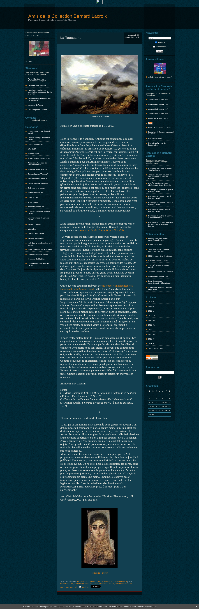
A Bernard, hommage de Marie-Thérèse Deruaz (160, 169)
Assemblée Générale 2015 (158, 100)
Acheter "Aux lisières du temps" (160, 77)
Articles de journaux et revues (39, 158)
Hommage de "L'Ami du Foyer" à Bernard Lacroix (160, 191)
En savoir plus (151, 607)
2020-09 (151, 320)
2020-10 (151, 316)
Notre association (155, 138)
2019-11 (151, 330)
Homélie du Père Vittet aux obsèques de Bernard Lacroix (159, 184)
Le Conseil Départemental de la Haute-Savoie (39, 99)
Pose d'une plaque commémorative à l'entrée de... (159, 282)
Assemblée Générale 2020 (158, 114)
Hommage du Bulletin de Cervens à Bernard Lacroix (161, 217)
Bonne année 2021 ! (155, 245)
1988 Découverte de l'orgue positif (158, 266)
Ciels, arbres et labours (36, 188)
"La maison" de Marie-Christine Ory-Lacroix (160, 288)
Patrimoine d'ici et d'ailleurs (38, 254)
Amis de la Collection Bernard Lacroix (67, 16)
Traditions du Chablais (36, 259)
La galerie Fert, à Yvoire (37, 85)
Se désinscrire (161, 47)
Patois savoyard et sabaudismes (40, 249)
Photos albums (155, 59)
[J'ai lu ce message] (196, 606)
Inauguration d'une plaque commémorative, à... (158, 239)
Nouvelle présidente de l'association (157, 144)
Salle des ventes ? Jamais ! (158, 261)
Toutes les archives (155, 348)
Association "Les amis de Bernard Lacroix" (37, 164)
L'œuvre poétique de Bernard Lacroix (39, 132)
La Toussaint (70, 38)
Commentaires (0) (119, 581)
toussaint (110, 584)
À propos (28, 61)
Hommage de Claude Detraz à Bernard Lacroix (159, 197)
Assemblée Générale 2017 (158, 109)
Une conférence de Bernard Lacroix (38, 264)
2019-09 (151, 334)
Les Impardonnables (35, 144)
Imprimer (85, 587)
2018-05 (151, 339)
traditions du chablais (83, 584)
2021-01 (151, 306)
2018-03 (151, 344)
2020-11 (151, 311)
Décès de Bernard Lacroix (158, 118)
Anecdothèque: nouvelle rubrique (160, 272)
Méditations (32, 229)
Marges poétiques (34, 224)
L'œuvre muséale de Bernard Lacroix (39, 212)
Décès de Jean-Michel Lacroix (159, 127)
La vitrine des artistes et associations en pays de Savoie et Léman (40, 92)
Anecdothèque (33, 153)
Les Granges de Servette (37, 110)
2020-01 (151, 325)
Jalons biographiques (36, 207)
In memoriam (33, 202)
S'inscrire (161, 42)
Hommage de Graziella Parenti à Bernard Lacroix (160, 204)
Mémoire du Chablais (36, 238)
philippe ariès (121, 584)
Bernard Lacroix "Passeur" (38, 174)
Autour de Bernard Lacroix (38, 169)
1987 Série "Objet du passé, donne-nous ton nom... (158, 250)
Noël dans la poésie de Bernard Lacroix (39, 244)
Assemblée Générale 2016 (158, 104)
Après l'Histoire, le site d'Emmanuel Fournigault (37, 80)
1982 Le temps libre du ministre (160, 256)
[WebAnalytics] (100, 3)
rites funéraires (99, 584)
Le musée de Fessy (35, 105)
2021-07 (151, 302)
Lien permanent (103, 581)
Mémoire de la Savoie (36, 234)
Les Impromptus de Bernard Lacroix (38, 219)
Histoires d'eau (33, 197)
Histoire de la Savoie (35, 193)
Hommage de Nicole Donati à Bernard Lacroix (159, 210)
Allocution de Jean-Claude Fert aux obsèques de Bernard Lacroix (159, 176)
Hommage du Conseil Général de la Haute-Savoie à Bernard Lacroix (160, 224)
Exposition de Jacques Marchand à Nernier (161, 133)
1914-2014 (32, 149)
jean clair (74, 587)
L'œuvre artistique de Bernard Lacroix (39, 138)
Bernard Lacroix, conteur (37, 179)
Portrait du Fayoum (99, 573)
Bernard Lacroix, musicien (38, 183)
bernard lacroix (66, 584)
